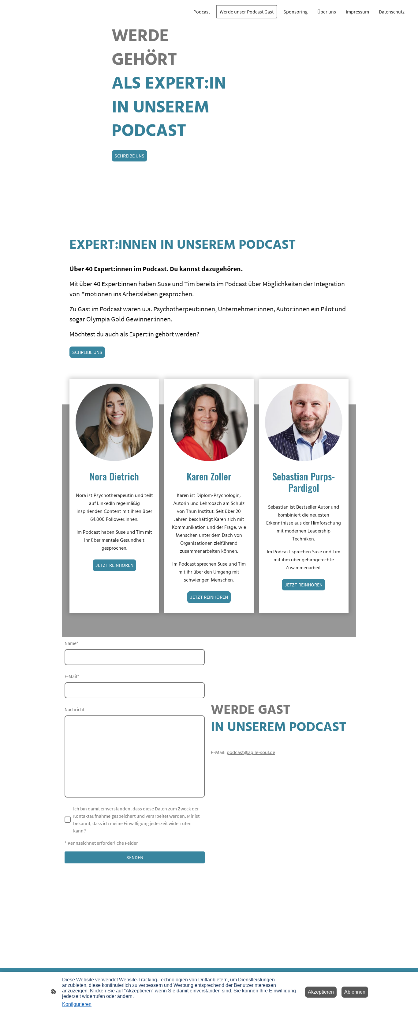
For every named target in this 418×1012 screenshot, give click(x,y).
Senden (134, 857)
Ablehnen (354, 992)
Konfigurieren (76, 1004)
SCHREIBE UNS (129, 156)
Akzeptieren (321, 992)
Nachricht (74, 709)
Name (71, 643)
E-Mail (72, 676)
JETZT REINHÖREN (114, 565)
